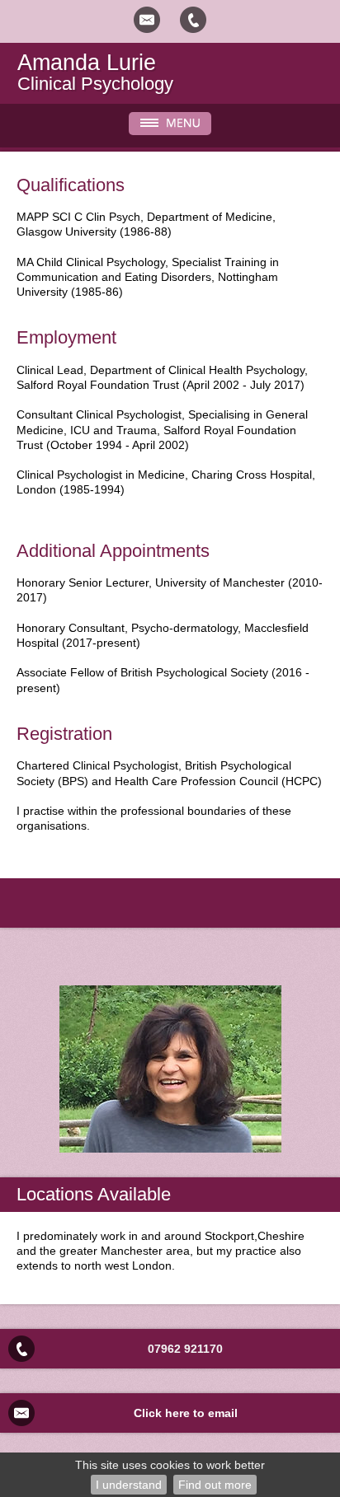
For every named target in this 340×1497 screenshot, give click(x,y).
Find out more (215, 1484)
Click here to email (186, 1413)
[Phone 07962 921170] (193, 20)
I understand (129, 1484)
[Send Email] (146, 20)
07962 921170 (185, 1348)
